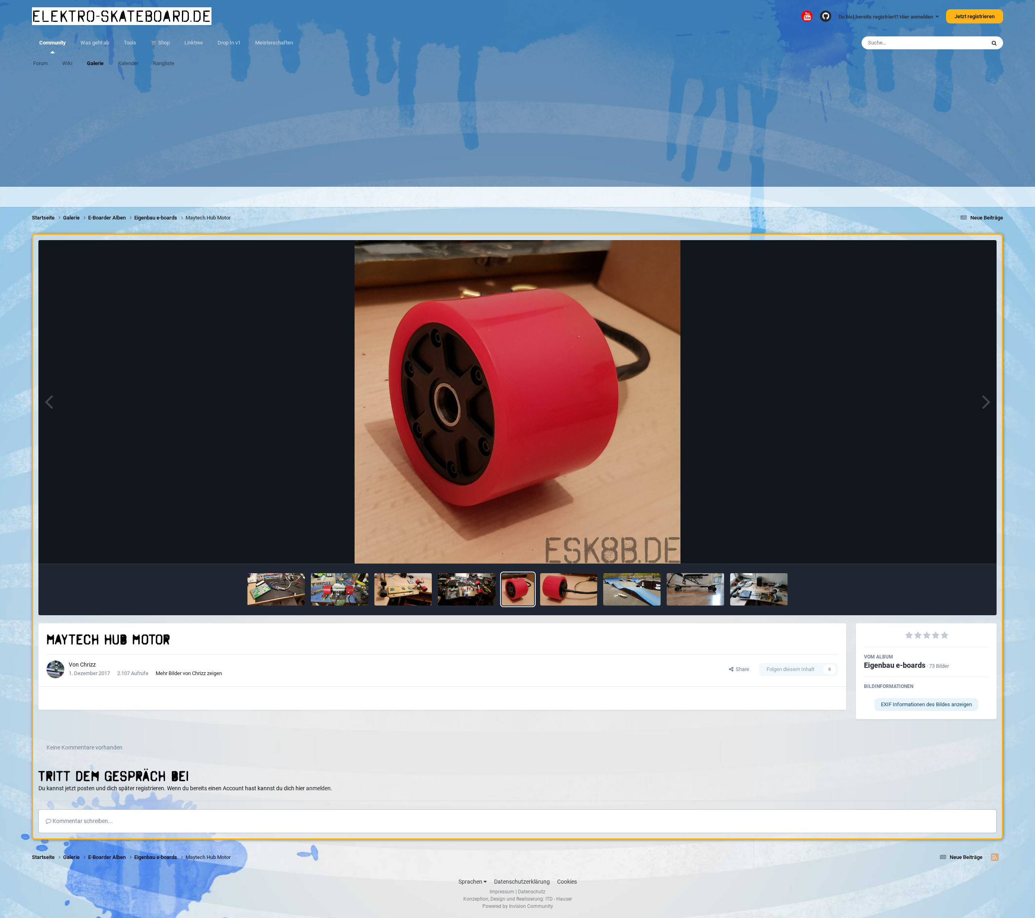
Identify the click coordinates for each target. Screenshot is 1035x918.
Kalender (128, 63)
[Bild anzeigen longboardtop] (695, 589)
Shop (163, 43)
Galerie (95, 63)
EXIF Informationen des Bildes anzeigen (926, 704)
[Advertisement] (517, 130)
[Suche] (994, 42)
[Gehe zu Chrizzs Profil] (55, 669)
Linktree (193, 43)
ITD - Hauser (558, 899)
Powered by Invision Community (517, 906)
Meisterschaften (274, 43)
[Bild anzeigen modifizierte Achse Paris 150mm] (339, 589)
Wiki (67, 63)
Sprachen (471, 881)
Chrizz (88, 664)
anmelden (318, 788)
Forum (40, 63)
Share (741, 669)
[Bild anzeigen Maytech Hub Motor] (518, 589)
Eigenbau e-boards (894, 665)
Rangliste (163, 63)
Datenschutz (531, 892)
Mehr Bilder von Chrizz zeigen (189, 673)
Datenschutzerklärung (522, 881)
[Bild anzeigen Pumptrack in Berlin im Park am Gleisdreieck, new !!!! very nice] (632, 589)
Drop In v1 (229, 43)
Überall (966, 43)
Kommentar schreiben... (82, 821)
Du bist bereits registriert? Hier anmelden (887, 17)
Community (52, 43)
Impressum (502, 892)
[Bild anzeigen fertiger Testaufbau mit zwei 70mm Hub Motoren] (403, 589)
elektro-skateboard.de (121, 16)
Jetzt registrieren (975, 16)
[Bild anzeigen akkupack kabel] (276, 589)
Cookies (567, 881)
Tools (130, 43)
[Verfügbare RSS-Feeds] (994, 857)
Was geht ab (94, 43)
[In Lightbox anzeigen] (518, 401)
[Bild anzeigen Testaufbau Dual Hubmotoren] (466, 589)
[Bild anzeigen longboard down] (759, 589)
